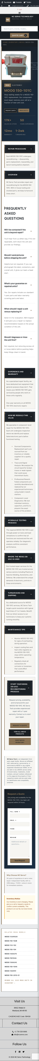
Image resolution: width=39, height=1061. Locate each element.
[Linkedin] (19, 1052)
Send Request (20, 860)
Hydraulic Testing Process (17, 521)
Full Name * (15, 811)
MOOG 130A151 (10, 971)
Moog (21, 42)
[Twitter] (23, 1052)
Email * (13, 820)
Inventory (13, 42)
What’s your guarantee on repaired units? (15, 284)
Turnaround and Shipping (16, 594)
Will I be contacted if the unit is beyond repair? (15, 231)
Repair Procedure (17, 149)
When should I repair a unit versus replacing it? (16, 310)
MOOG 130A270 (11, 954)
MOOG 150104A (11, 958)
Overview (12, 175)
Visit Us (19, 1001)
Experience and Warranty (16, 373)
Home (5, 42)
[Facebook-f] (16, 1052)
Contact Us (19, 1023)
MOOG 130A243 (11, 962)
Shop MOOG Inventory (20, 741)
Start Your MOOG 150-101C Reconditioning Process (19, 688)
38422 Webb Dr (19, 1008)
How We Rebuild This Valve (18, 417)
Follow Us (19, 1044)
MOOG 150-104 (10, 949)
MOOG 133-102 (10, 945)
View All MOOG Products (20, 733)
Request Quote (11, 110)
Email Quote (24, 110)
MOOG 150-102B (11, 941)
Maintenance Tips (16, 630)
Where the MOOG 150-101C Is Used (18, 558)
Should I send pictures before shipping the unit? (15, 256)
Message (13, 837)
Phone (12, 829)
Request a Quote (20, 725)
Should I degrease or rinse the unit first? (15, 338)
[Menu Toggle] (20, 13)
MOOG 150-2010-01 (12, 975)
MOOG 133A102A (11, 937)
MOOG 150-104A (11, 967)
